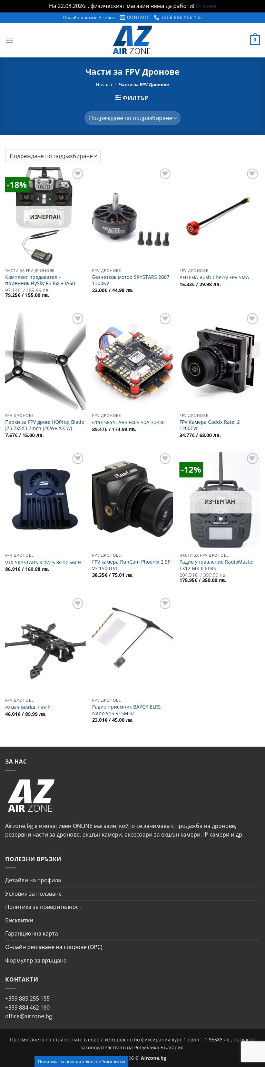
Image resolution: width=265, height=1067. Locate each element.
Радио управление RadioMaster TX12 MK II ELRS (216, 565)
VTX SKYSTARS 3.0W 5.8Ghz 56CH (43, 562)
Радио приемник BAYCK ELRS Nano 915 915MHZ (126, 710)
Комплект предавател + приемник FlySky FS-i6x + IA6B (40, 280)
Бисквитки (19, 920)
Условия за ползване (33, 893)
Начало (104, 84)
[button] (9, 39)
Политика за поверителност (43, 907)
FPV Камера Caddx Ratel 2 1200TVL (209, 425)
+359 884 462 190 (27, 1007)
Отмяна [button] (206, 6)
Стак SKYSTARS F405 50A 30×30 (128, 422)
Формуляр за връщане (36, 960)
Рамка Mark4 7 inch (28, 707)
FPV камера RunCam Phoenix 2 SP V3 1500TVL (131, 565)
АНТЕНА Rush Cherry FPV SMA (214, 277)
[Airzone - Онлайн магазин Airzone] (132, 40)
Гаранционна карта (31, 933)
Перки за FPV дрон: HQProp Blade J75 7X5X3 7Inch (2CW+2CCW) (44, 425)
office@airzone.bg (28, 1016)
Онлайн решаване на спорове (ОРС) (53, 947)
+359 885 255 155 (27, 998)
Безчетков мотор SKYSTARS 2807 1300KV (130, 280)
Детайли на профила (33, 880)
